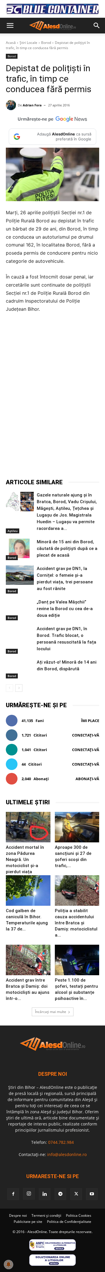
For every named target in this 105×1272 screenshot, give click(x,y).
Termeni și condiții (46, 1215)
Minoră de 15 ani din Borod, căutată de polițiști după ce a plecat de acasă (67, 548)
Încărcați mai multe (50, 1011)
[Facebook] (30, 463)
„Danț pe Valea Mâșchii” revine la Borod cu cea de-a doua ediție (65, 608)
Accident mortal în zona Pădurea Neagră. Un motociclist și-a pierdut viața (25, 859)
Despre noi (18, 1215)
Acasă (11, 42)
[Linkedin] (84, 463)
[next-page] (18, 688)
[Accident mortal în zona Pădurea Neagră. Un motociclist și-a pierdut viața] (28, 827)
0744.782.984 (61, 1142)
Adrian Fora (32, 105)
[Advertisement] (52, 375)
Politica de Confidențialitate (69, 1221)
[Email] (97, 463)
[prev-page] (9, 688)
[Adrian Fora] (12, 105)
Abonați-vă (87, 778)
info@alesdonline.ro (67, 1154)
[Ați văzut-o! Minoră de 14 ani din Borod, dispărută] (20, 668)
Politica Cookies (78, 1215)
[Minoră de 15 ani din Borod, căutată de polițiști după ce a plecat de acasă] (20, 548)
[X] (43, 463)
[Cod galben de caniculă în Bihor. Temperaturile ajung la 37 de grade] (28, 890)
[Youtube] (92, 1194)
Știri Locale (28, 42)
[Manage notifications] (8, 1264)
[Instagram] (29, 1194)
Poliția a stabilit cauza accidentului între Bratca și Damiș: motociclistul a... (76, 923)
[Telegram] (57, 463)
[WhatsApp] (70, 463)
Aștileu (13, 531)
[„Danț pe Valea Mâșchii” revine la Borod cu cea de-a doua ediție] (20, 608)
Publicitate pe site (28, 1221)
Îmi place (90, 720)
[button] (10, 25)
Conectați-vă (85, 735)
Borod (46, 42)
